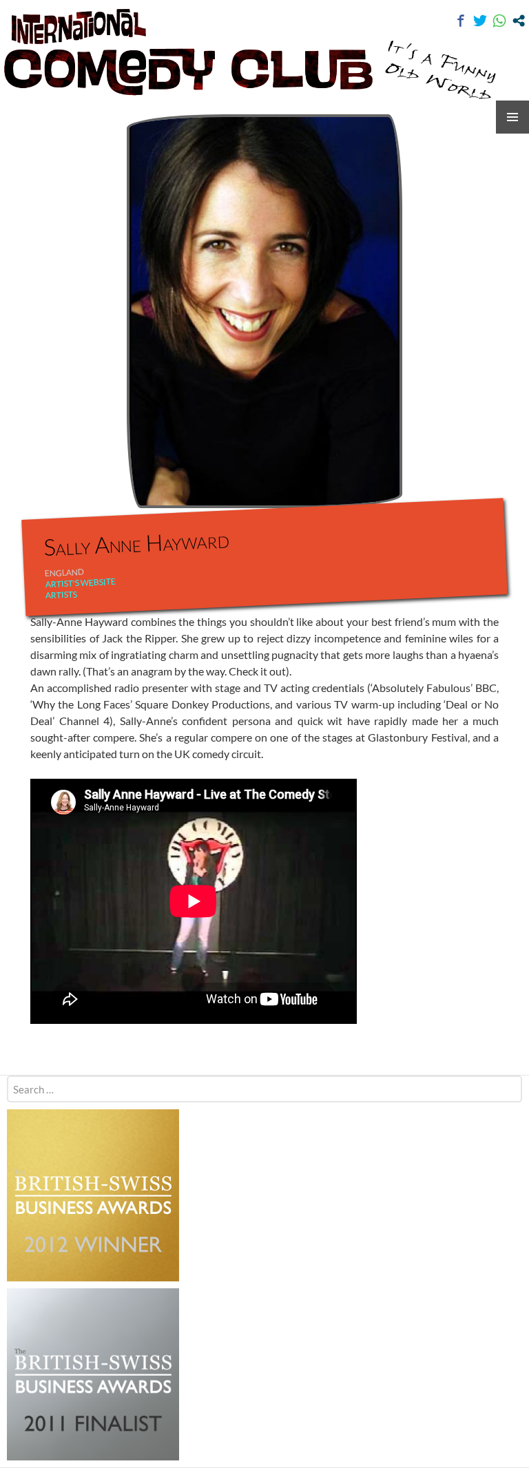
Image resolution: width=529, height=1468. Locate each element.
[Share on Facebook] (461, 21)
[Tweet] (480, 21)
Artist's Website (80, 583)
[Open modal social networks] (519, 21)
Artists (61, 595)
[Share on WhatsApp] (499, 21)
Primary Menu (512, 117)
